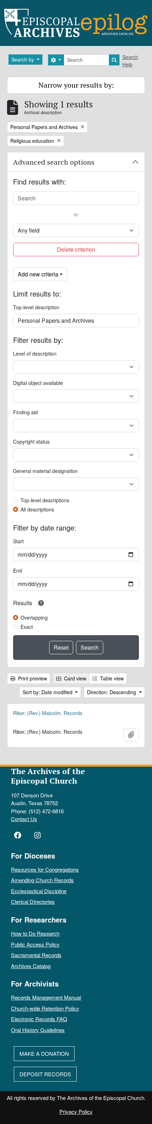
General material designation (45, 470)
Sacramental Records (36, 955)
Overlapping (34, 617)
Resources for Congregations (45, 869)
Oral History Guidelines (38, 1030)
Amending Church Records (42, 880)
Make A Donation (44, 1053)
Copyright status (31, 441)
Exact (27, 626)
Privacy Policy (76, 1111)
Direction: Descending (112, 692)
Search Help (130, 60)
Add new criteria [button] (38, 274)
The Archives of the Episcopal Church (48, 776)
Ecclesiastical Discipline (38, 891)
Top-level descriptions (45, 500)
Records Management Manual (46, 997)
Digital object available (38, 382)
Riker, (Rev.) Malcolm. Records (47, 712)
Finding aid (25, 412)
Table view (111, 678)
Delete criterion (76, 249)
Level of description (35, 353)
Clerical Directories (33, 901)
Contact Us (24, 818)
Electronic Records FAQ (39, 1019)
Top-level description (36, 307)
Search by (23, 59)
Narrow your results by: (76, 85)
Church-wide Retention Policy (45, 1008)
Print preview (32, 678)
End (17, 570)
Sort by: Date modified (48, 692)
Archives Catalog (31, 966)
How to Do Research (35, 933)
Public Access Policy (35, 944)
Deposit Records (45, 1074)
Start (18, 541)
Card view (74, 678)
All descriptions (37, 509)
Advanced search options (53, 162)
